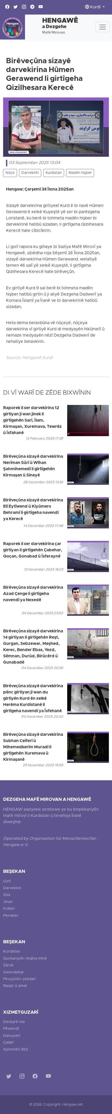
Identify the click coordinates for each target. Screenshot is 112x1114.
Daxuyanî (11, 1035)
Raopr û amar (15, 986)
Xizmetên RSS (15, 1049)
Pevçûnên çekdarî (19, 979)
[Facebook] (36, 1077)
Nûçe (10, 173)
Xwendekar (13, 972)
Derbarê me (14, 1022)
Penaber (10, 915)
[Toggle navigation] (102, 27)
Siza (6, 895)
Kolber (9, 908)
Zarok (8, 965)
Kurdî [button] (95, 7)
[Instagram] (23, 1077)
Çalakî (8, 1042)
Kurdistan (54, 173)
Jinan (8, 902)
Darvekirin (30, 173)
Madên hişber (80, 173)
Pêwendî (11, 1028)
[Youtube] (49, 1077)
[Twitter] (9, 1077)
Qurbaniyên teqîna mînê (25, 958)
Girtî (6, 881)
